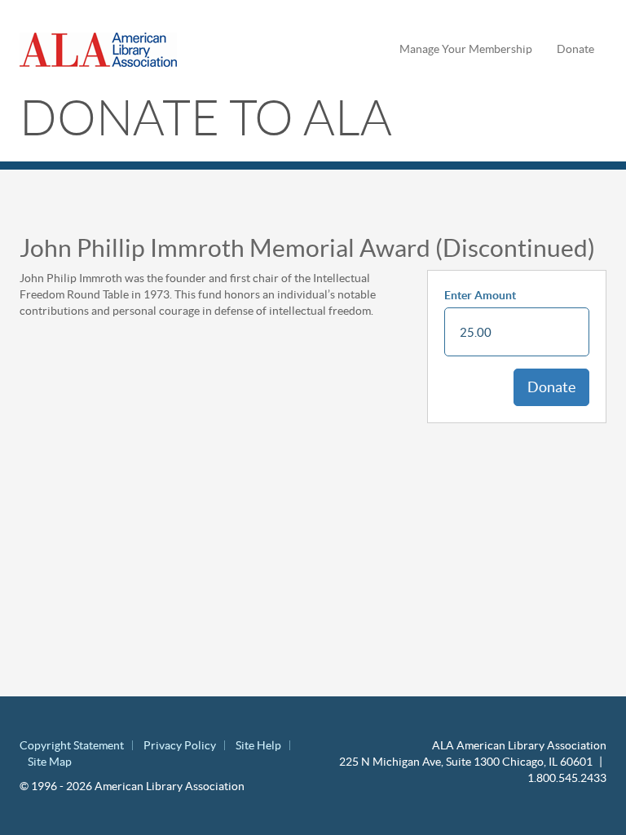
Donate (575, 48)
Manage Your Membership (465, 48)
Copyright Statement (72, 745)
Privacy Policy (179, 745)
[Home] (104, 50)
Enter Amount (480, 295)
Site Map (50, 762)
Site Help (258, 745)
